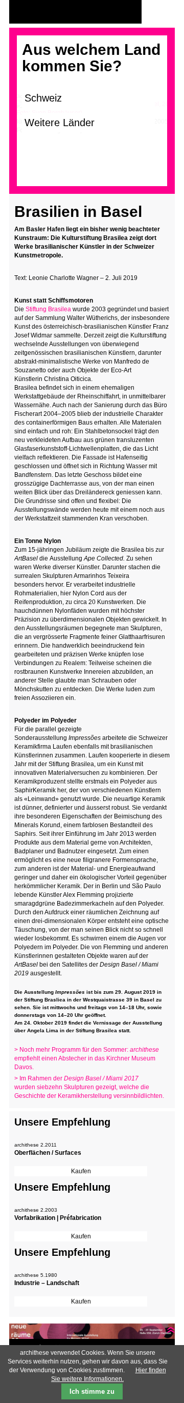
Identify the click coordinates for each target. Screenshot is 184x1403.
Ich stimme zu (92, 1391)
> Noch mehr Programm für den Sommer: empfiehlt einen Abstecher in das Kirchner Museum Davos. (86, 1058)
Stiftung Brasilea (48, 309)
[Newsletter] (164, 12)
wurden (24, 1087)
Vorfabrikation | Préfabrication (57, 1217)
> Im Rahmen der (76, 1078)
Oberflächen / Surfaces (47, 1152)
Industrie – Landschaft (46, 1283)
